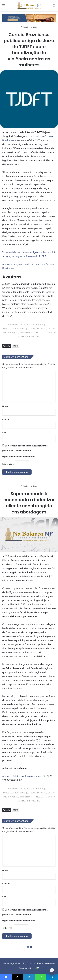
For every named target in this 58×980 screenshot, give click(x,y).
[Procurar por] (54, 6)
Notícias (33, 27)
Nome (6, 406)
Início (25, 27)
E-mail (6, 419)
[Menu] (3, 6)
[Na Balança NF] (29, 5)
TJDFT (15, 346)
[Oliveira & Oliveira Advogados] (29, 18)
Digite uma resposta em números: (18, 456)
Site (4, 432)
